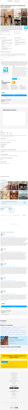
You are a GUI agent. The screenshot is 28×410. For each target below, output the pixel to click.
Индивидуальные (14, 327)
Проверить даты (14, 95)
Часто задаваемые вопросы (14, 373)
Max (15, 394)
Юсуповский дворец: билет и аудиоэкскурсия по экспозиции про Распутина (11, 251)
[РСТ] (17, 407)
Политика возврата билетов (14, 377)
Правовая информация (14, 402)
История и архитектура (4, 330)
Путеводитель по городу (13, 343)
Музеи (19, 327)
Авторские (23, 327)
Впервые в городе (23, 332)
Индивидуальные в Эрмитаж (10, 334)
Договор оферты (14, 378)
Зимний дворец (3, 322)
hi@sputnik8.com (14, 395)
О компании (3, 402)
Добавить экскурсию (14, 397)
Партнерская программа (8, 402)
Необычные (9, 327)
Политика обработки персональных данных (14, 381)
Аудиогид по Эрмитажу (19, 334)
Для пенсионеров (15, 330)
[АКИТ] (15, 407)
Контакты (24, 402)
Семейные (10, 330)
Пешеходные (3, 334)
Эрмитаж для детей (22, 330)
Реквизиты (21, 402)
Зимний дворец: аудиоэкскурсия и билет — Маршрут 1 (8, 236)
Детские (24, 334)
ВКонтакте (13, 394)
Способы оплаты (14, 382)
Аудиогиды (17, 332)
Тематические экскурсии (11, 332)
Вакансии (18, 402)
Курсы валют (14, 383)
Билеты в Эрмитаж (3, 327)
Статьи (14, 372)
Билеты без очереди (4, 332)
